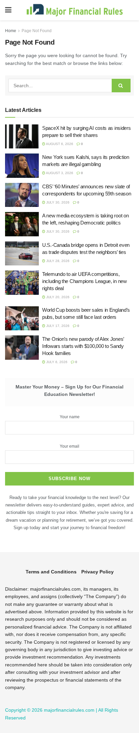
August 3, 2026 (59, 173)
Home (10, 30)
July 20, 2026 (57, 297)
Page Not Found (37, 30)
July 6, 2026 (56, 362)
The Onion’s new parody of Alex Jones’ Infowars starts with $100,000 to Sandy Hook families (83, 346)
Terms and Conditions (51, 571)
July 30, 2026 (57, 202)
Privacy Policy (97, 571)
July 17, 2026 (57, 326)
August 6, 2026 (59, 144)
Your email (69, 446)
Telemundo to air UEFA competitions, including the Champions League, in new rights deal (84, 281)
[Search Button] (121, 85)
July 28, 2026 (57, 261)
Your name (70, 417)
